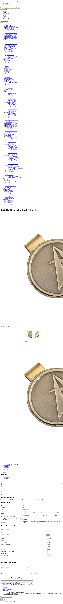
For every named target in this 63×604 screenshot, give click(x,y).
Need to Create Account (15, 464)
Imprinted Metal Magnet (10, 171)
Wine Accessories (8, 76)
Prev (25, 341)
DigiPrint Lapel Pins (12, 111)
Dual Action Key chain (9, 42)
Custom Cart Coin (11, 85)
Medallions (7, 73)
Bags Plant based (8, 200)
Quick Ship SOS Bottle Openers (11, 27)
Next (27, 341)
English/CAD (7, 3)
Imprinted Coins (8, 49)
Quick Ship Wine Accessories (11, 37)
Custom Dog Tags (8, 89)
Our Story (5, 587)
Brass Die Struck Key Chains (13, 145)
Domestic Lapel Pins (9, 107)
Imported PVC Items (9, 58)
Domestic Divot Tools (12, 93)
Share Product (5, 468)
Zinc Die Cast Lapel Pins (13, 164)
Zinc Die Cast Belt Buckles (10, 134)
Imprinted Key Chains (9, 50)
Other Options (5, 199)
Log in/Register (12, 1)
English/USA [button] (18, 1)
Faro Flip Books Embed (12, 207)
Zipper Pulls (7, 77)
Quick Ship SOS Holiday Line (11, 33)
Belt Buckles (7, 60)
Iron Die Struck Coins (12, 142)
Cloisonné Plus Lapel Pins (13, 158)
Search (18, 7)
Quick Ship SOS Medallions (10, 36)
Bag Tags (10, 92)
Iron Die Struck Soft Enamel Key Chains (16, 149)
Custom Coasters (8, 65)
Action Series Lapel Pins (12, 156)
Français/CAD (7, 4)
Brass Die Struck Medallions (13, 166)
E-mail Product (6, 467)
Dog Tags (7, 66)
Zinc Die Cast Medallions (13, 169)
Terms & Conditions (12, 205)
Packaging (5, 472)
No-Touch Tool (8, 74)
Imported (4, 133)
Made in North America (7, 78)
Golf (6, 68)
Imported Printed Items (9, 55)
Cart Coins (10, 143)
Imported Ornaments (9, 175)
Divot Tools (7, 182)
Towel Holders (11, 95)
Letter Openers (8, 72)
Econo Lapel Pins (11, 110)
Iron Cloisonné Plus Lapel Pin (11, 44)
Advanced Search (3, 9)
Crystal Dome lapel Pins (10, 47)
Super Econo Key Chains (13, 106)
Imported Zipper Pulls (9, 174)
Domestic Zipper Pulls (9, 116)
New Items (5, 39)
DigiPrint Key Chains (12, 103)
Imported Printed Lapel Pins (13, 57)
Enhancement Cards (9, 201)
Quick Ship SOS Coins (9, 29)
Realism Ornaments (12, 101)
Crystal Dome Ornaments (13, 176)
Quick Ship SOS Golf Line (10, 31)
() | (4, 11)
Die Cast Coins (11, 139)
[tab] (31, 474)
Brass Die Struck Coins (12, 137)
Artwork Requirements (12, 204)
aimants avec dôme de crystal (11, 48)
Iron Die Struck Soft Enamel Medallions (16, 168)
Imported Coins (8, 136)
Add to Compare (6, 470)
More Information (8, 203)
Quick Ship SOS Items (7, 117)
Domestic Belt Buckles (9, 79)
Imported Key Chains (9, 144)
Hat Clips (7, 53)
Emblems (7, 67)
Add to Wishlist (6, 469)
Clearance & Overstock (7, 25)
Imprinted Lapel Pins (9, 51)
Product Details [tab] (6, 477)
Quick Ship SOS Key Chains (11, 34)
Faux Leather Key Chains (10, 45)
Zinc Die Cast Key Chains (13, 154)
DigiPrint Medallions (12, 114)
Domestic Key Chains (9, 102)
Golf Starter (10, 94)
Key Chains (7, 70)
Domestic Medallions (9, 112)
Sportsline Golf (8, 187)
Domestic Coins (8, 84)
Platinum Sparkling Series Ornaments (15, 177)
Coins (6, 63)
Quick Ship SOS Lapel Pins (10, 35)
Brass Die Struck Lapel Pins (13, 157)
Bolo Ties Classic (8, 135)
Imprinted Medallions (9, 52)
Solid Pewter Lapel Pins (12, 109)
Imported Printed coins (12, 56)
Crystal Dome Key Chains (10, 46)
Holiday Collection (9, 69)
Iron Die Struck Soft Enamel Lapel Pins (15, 161)
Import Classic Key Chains (13, 146)
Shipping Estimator (11, 464)
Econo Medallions (11, 113)
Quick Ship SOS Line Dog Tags (11, 30)
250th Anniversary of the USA (9, 26)
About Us (2, 1)
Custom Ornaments (11, 98)
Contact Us (6, 1)
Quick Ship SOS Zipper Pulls (11, 38)
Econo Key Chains (11, 104)
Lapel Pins (7, 71)
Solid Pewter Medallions (12, 115)
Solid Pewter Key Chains (13, 105)
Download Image (6, 465)
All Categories (6, 59)
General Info (5, 590)
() (3, 17)
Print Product (5, 466)
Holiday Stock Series (12, 100)
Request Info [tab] (5, 478)
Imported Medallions (9, 165)
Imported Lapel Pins (9, 155)
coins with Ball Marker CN (10, 41)
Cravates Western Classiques (11, 40)
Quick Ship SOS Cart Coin (10, 28)
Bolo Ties (7, 61)
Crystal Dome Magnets (9, 170)
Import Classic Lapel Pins (13, 160)
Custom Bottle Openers (12, 82)
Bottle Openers (8, 62)
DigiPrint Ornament (12, 99)
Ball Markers (7, 180)
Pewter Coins (10, 88)
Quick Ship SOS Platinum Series (11, 127)
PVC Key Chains (11, 151)
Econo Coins (10, 87)
